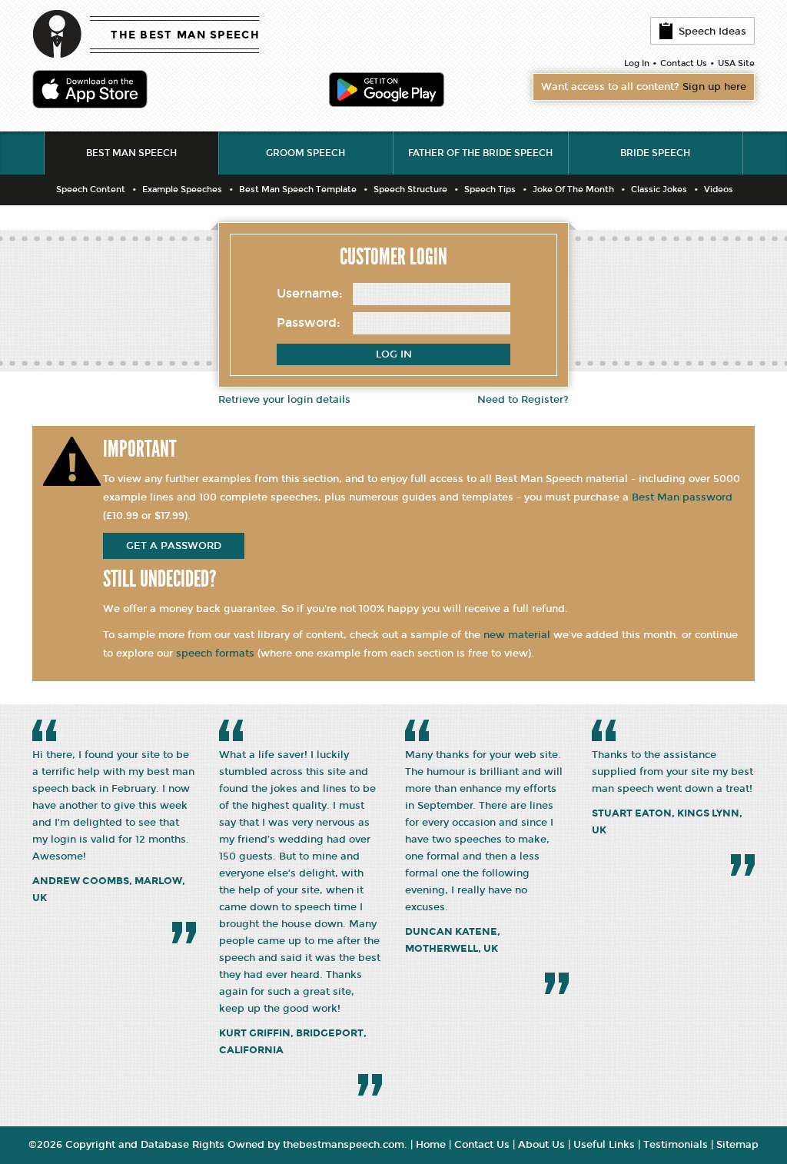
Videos (718, 190)
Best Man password (682, 497)
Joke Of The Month (573, 190)
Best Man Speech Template (298, 190)
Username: (310, 293)
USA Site (736, 63)
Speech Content (90, 190)
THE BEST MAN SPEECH (185, 35)
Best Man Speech (131, 153)
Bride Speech (655, 153)
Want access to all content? (643, 87)
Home (431, 1145)
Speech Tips (490, 190)
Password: (308, 322)
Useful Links (604, 1145)
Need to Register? (523, 400)
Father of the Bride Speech (480, 153)
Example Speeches (182, 190)
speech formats (215, 653)
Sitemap (737, 1145)
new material (516, 635)
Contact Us (683, 63)
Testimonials (675, 1145)
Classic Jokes (659, 190)
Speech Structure (410, 190)
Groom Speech (305, 153)
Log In (636, 63)
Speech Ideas (712, 31)
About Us (541, 1145)
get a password (173, 546)
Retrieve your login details (284, 400)
